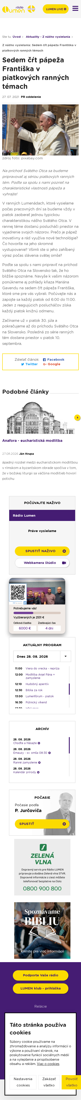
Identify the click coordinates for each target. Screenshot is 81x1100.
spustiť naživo (40, 551)
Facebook (55, 360)
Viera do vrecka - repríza (42, 668)
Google (53, 364)
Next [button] (77, 418)
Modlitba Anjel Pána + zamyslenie (40, 676)
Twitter (31, 364)
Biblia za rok (34, 690)
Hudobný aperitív (37, 684)
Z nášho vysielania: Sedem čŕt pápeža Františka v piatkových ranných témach (39, 47)
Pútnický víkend (36, 702)
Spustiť (26, 824)
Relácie (40, 1006)
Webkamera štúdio (40, 563)
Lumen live (54, 9)
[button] (42, 515)
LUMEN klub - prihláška (40, 988)
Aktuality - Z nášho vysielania (48, 36)
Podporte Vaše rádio (40, 975)
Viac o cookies (48, 1064)
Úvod (17, 36)
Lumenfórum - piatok (40, 696)
